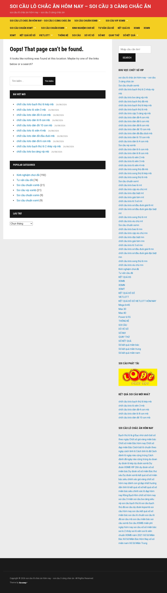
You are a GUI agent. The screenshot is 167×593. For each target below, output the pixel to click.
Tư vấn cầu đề (106, 28)
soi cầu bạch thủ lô (131, 503)
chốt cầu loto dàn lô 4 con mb (133, 141)
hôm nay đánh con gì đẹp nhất (134, 483)
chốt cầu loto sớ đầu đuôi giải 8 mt (136, 205)
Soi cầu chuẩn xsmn (52, 28)
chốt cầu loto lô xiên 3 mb (31, 109)
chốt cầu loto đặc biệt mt (131, 193)
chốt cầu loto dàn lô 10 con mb (134, 137)
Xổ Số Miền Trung (138, 543)
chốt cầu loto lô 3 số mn (131, 245)
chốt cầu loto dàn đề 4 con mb (34, 114)
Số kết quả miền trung (130, 349)
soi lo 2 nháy (125, 531)
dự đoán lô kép (126, 463)
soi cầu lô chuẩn (136, 515)
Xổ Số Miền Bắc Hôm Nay (136, 539)
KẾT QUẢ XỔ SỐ (27, 35)
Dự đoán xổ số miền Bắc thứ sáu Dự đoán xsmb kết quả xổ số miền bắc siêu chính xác (138, 475)
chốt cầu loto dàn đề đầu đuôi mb (36, 135)
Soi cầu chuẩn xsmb (86, 20)
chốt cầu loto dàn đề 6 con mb (34, 141)
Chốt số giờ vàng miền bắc (142, 439)
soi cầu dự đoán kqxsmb (137, 507)
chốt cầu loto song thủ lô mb (133, 177)
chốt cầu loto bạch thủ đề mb (133, 101)
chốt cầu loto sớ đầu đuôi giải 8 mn (136, 249)
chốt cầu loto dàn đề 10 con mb (34, 125)
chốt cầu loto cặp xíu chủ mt (133, 189)
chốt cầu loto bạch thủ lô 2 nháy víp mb (39, 146)
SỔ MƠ (101, 35)
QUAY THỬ (114, 35)
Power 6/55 (125, 317)
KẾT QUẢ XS (124, 28)
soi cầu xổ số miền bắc (145, 527)
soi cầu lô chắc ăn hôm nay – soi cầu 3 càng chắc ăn (80, 6)
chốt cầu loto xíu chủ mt (131, 221)
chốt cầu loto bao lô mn (130, 229)
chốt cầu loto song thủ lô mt (133, 217)
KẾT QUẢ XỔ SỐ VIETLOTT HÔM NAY (137, 301)
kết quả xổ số (136, 487)
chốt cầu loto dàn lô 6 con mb (133, 149)
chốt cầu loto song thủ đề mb (133, 169)
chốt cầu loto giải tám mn (131, 241)
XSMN (147, 28)
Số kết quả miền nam (129, 353)
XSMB (137, 28)
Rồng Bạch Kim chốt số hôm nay (139, 495)
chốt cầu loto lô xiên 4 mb (31, 130)
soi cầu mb (127, 519)
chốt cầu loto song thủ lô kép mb (135, 173)
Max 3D (122, 309)
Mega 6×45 (124, 305)
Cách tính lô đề (143, 451)
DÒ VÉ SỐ (89, 35)
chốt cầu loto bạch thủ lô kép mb (35, 104)
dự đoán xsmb (141, 463)
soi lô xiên (137, 531)
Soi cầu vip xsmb (115, 20)
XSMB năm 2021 (134, 535)
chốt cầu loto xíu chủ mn (131, 265)
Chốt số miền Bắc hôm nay (132, 443)
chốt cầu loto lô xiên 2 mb (131, 157)
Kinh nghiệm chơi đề (83, 28)
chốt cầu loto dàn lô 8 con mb (33, 120)
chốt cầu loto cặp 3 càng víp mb (135, 113)
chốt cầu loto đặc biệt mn (131, 237)
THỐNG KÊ (63, 35)
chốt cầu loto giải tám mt (131, 197)
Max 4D (122, 313)
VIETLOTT (44, 35)
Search (127, 57)
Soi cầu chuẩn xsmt (21, 28)
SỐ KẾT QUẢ (129, 35)
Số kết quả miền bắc (129, 345)
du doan (153, 459)
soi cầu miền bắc (141, 519)
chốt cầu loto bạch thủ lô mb (133, 109)
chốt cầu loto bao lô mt (130, 185)
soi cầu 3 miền (126, 499)
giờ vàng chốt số (146, 479)
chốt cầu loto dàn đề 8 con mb (134, 125)
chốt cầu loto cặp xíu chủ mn (133, 233)
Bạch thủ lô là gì (127, 435)
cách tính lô (130, 451)
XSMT (13, 35)
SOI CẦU (76, 35)
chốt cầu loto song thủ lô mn (133, 261)
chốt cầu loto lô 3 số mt (130, 201)
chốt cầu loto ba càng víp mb (33, 151)
